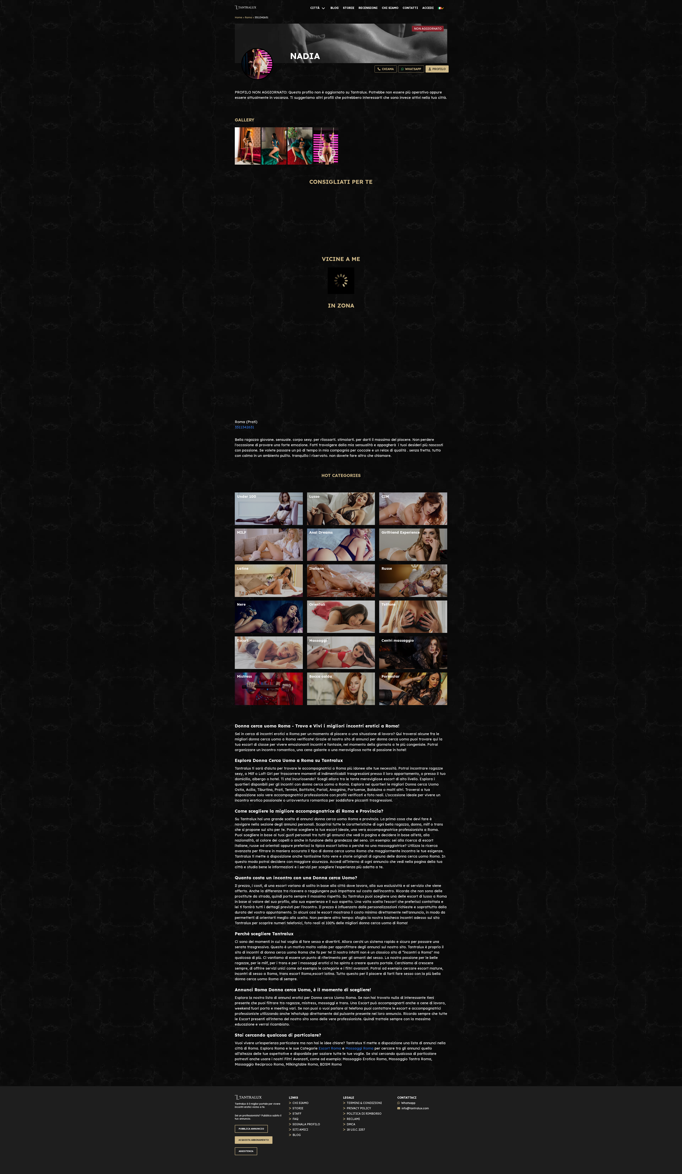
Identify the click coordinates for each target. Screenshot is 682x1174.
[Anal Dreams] (341, 559)
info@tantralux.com (415, 1108)
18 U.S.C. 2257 (356, 1129)
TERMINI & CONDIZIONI (364, 1103)
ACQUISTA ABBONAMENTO (254, 1140)
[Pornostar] (413, 703)
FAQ (295, 1119)
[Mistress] (269, 703)
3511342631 (244, 427)
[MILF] (269, 559)
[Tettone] (413, 631)
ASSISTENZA (246, 1151)
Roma (248, 17)
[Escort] (269, 667)
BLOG (297, 1135)
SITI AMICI (300, 1129)
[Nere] (269, 631)
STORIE (298, 1108)
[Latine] (269, 595)
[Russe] (413, 595)
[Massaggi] (341, 667)
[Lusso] (341, 523)
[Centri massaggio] (413, 667)
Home (238, 17)
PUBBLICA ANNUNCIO (251, 1128)
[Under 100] (269, 523)
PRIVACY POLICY (359, 1108)
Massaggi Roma (359, 1048)
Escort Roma (330, 1048)
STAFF (297, 1113)
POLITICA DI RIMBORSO (364, 1113)
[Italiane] (341, 595)
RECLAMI (353, 1119)
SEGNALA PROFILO (306, 1124)
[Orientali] (341, 631)
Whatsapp (408, 1103)
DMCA (351, 1124)
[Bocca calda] (341, 703)
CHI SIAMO (300, 1103)
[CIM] (413, 523)
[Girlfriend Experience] (413, 559)
